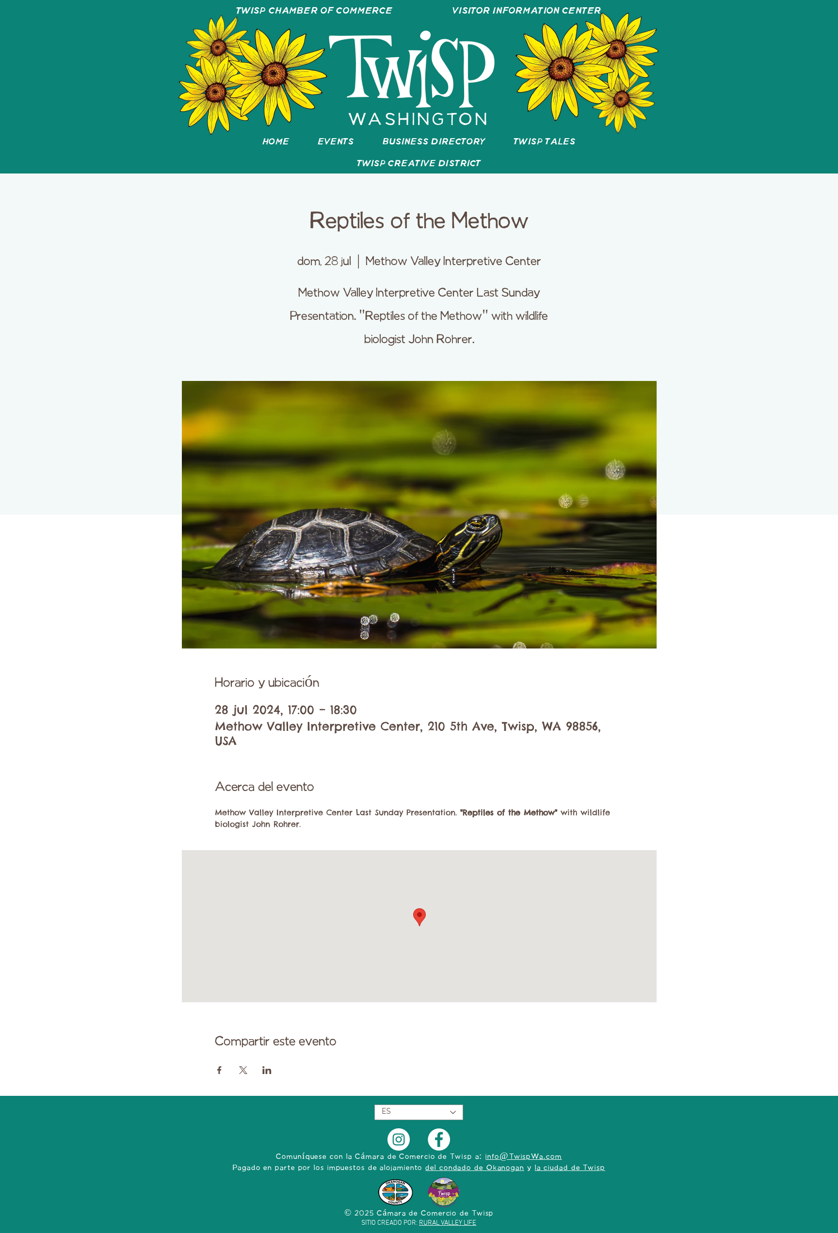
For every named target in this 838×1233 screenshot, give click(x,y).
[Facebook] (439, 1139)
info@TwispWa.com (523, 1157)
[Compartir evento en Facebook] (219, 1070)
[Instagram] (398, 1139)
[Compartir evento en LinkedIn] (267, 1070)
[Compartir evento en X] (243, 1070)
